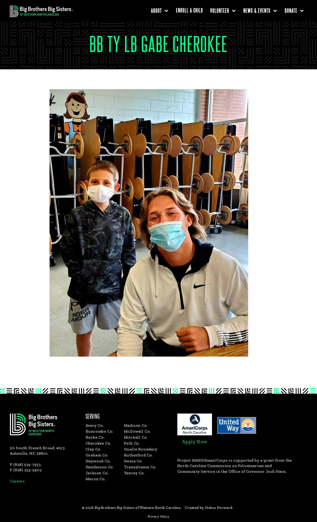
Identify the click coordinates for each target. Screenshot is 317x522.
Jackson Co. (97, 472)
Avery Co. (95, 425)
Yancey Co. (134, 472)
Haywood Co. (98, 461)
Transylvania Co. (140, 467)
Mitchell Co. (136, 437)
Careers (17, 481)
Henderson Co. (100, 467)
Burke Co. (95, 437)
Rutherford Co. (138, 455)
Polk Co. (132, 443)
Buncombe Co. (100, 431)
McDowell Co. (137, 431)
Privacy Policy (158, 516)
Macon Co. (96, 478)
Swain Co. (133, 461)
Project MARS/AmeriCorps (202, 460)
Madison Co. (136, 425)
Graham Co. (97, 455)
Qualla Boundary (140, 449)
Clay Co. (93, 449)
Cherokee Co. (98, 443)
